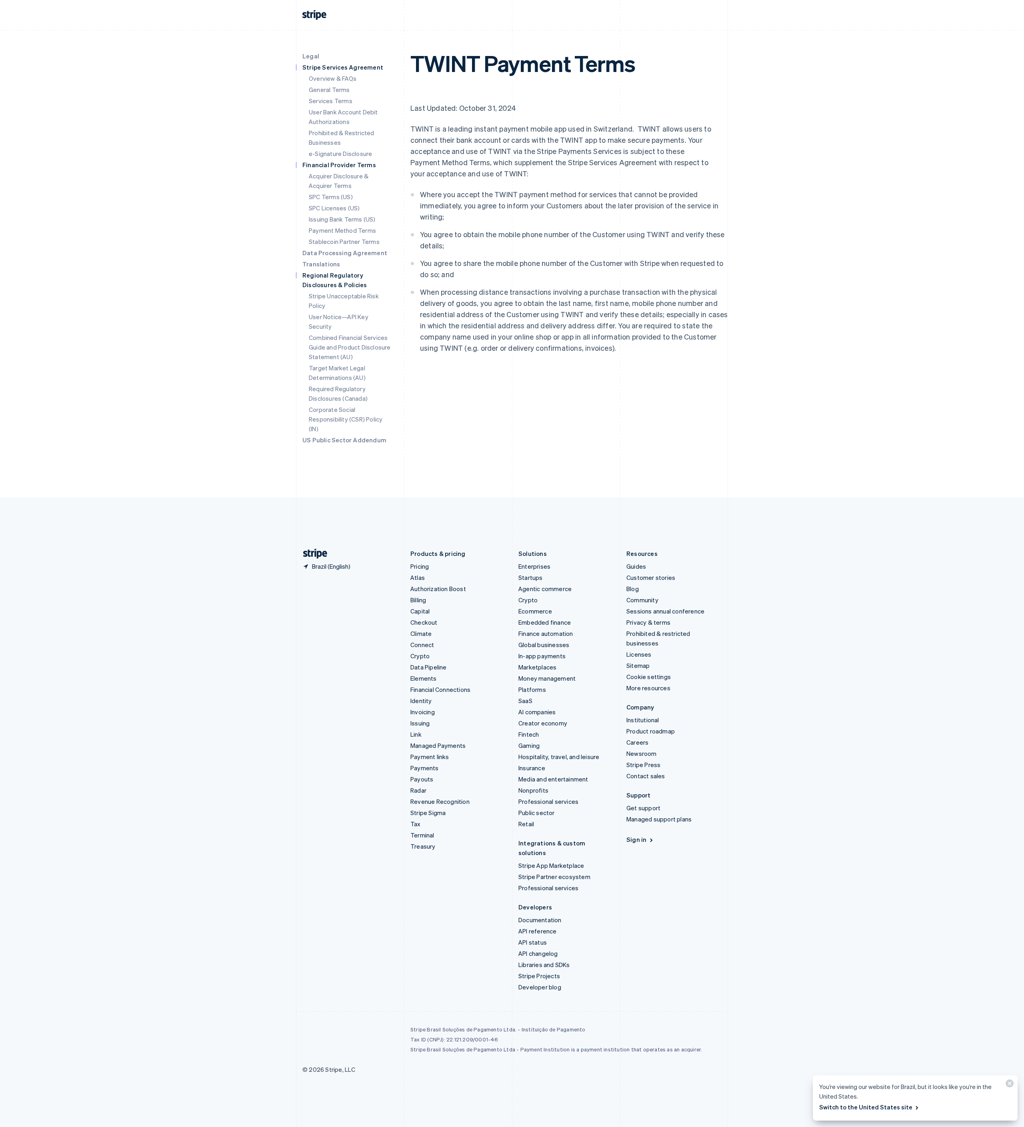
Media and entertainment (553, 779)
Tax (415, 824)
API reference (537, 931)
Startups (530, 577)
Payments (424, 768)
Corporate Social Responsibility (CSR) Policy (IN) (345, 419)
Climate (421, 633)
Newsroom (641, 753)
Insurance (531, 768)
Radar (418, 790)
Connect (422, 645)
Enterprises (534, 566)
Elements (423, 678)
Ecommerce (535, 611)
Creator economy (542, 723)
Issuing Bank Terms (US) (342, 219)
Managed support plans (659, 819)
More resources (648, 688)
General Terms (329, 90)
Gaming (529, 745)
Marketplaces (537, 667)
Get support (643, 808)
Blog (632, 589)
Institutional (642, 720)
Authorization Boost (438, 589)
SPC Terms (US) (331, 197)
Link (416, 734)
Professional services (548, 801)
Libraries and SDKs (544, 965)
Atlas (417, 577)
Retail (526, 824)
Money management (547, 678)
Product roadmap (650, 731)
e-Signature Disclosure (340, 154)
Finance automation (545, 633)
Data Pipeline (428, 667)
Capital (420, 611)
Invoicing (422, 712)
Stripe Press (643, 765)
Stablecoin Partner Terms (344, 242)
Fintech (528, 734)
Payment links (429, 757)
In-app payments (542, 656)
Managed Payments (438, 745)
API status (532, 942)
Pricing (419, 566)
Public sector (536, 813)
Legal (310, 56)
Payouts (421, 779)
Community (642, 600)
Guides (636, 566)
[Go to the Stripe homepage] (312, 554)
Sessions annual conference (665, 611)
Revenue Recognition (440, 801)
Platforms (532, 689)
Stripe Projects (539, 976)
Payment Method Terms (342, 230)
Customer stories (650, 577)
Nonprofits (533, 790)
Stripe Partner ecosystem (554, 877)
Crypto (420, 656)
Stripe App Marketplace (551, 865)
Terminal (422, 835)
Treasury (423, 846)
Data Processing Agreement (344, 253)
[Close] (1008, 1085)
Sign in (636, 839)
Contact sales (645, 776)
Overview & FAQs (332, 78)
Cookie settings (648, 677)
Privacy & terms (648, 622)
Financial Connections (440, 689)
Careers (637, 742)
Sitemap (638, 665)
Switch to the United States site (865, 1107)
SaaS (525, 701)
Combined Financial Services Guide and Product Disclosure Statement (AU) (350, 347)
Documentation (540, 920)
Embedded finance (544, 622)
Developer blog (539, 987)
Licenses (639, 654)
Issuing (420, 723)
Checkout (424, 622)
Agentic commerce (545, 589)
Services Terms (330, 101)
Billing (418, 600)
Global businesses (543, 645)
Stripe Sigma (428, 813)
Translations (321, 264)
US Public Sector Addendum (344, 440)
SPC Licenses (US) (334, 208)
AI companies (537, 712)
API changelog (538, 953)
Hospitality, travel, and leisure (558, 757)
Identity (421, 701)
